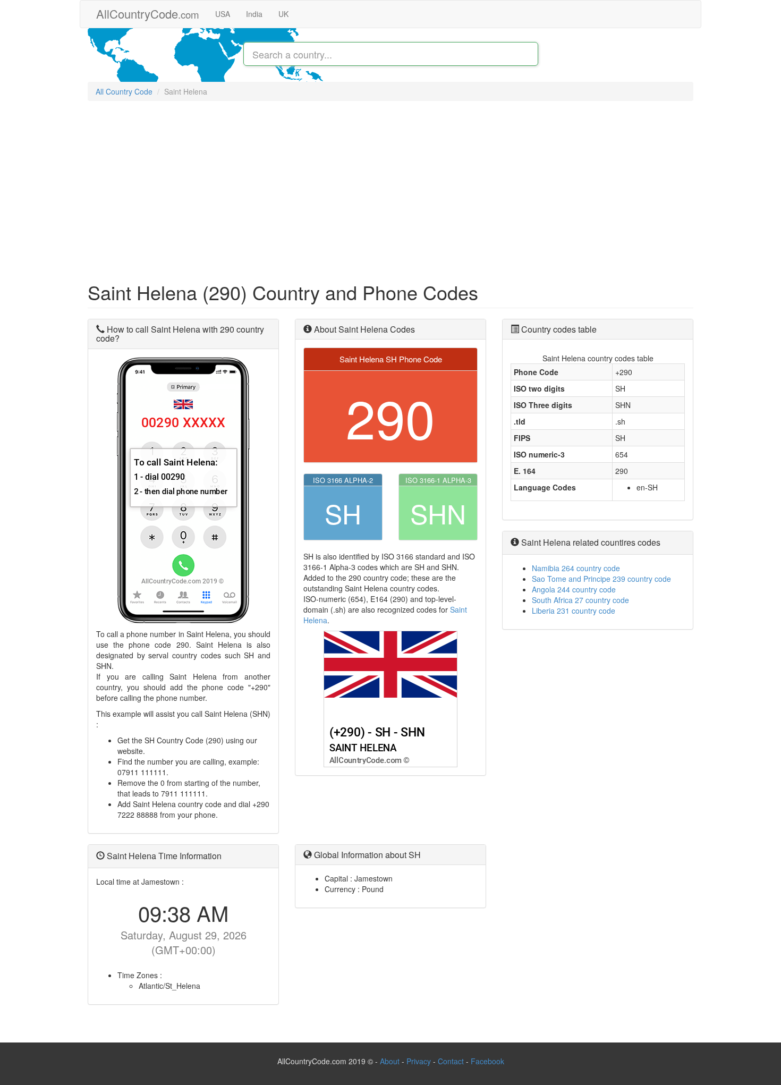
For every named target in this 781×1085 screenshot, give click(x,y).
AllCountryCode (147, 13)
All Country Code (124, 91)
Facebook (487, 1061)
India (254, 14)
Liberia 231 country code (573, 610)
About (390, 1061)
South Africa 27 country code (580, 600)
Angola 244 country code (574, 589)
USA (222, 14)
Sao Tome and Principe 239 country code (601, 578)
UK (283, 14)
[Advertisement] (390, 186)
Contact (452, 1061)
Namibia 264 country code (576, 568)
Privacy (418, 1061)
